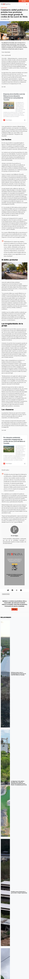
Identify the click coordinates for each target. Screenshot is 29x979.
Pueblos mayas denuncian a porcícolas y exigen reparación (19, 892)
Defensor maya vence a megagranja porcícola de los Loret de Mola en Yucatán (18, 674)
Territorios (4, 7)
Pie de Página (14, 535)
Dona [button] (24, 1)
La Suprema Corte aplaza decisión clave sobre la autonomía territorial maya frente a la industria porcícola (19, 783)
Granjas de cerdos (5, 594)
